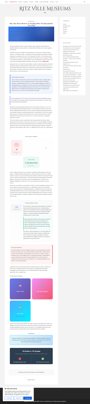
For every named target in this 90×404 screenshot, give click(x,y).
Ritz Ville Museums (45, 9)
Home (6, 1)
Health (36, 1)
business (33, 379)
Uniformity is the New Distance (70, 90)
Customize (9, 398)
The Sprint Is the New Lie (69, 71)
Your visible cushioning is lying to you (72, 73)
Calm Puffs (13, 123)
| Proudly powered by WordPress (59, 401)
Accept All (27, 398)
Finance (31, 1)
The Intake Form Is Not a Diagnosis (71, 48)
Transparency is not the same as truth (72, 46)
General (52, 1)
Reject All (18, 398)
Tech (56, 1)
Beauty (20, 1)
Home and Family (44, 1)
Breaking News (13, 1)
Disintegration (66, 69)
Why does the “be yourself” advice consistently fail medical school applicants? (71, 87)
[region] (18, 393)
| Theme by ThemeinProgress (45, 401)
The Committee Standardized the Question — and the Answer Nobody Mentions (72, 58)
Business (25, 1)
